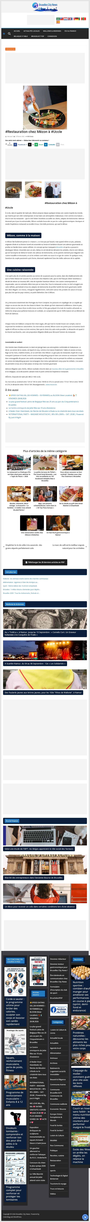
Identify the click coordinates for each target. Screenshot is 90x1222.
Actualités (54, 1043)
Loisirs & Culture (57, 1135)
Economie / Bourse (58, 1109)
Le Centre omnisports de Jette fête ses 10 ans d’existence (32, 408)
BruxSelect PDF (37, 36)
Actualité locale (56, 1038)
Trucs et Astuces (57, 1189)
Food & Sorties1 (56, 1130)
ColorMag (6, 1217)
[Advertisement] (41, 20)
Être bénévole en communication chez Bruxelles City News (59, 978)
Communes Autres (58, 1084)
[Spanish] (58, 22)
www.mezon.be (51, 384)
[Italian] (80, 19)
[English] (69, 19)
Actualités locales (32, 31)
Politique (54, 1150)
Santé (52, 1165)
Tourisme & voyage (58, 1184)
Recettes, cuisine (57, 1155)
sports (53, 1170)
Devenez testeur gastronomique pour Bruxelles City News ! (59, 967)
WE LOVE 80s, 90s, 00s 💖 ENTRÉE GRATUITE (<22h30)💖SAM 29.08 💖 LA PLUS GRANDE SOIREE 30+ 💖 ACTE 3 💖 (38, 1113)
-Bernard (10, 136)
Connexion (52, 36)
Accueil (17, 31)
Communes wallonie (58, 1104)
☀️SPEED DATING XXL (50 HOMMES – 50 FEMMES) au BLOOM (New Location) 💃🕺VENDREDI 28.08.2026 (38, 1012)
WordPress (17, 1217)
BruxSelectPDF (56, 998)
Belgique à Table (21, 36)
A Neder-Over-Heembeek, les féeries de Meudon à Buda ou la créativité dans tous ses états (46, 411)
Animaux (54, 1058)
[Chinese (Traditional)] (62, 19)
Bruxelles (60, 247)
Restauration (10, 49)
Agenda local (55, 1048)
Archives (53, 1063)
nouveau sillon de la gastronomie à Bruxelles (68, 369)
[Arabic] (58, 19)
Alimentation (55, 1053)
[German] (77, 19)
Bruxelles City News (23, 1214)
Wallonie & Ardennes (52, 31)
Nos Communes (57, 1145)
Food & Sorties (56, 1125)
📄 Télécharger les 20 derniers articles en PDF (45, 562)
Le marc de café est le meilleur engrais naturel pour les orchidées (68, 546)
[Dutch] (66, 19)
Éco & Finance (70, 31)
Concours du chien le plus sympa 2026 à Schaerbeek (38, 1165)
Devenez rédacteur (58, 959)
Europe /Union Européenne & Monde (56, 1117)
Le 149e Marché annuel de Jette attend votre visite (37, 1177)
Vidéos (53, 1194)
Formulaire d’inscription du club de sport (58, 990)
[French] (73, 19)
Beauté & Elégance (58, 1079)
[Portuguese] (84, 19)
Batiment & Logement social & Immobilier (58, 1071)
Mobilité (53, 1140)
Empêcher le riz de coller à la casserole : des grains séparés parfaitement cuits (24, 546)
